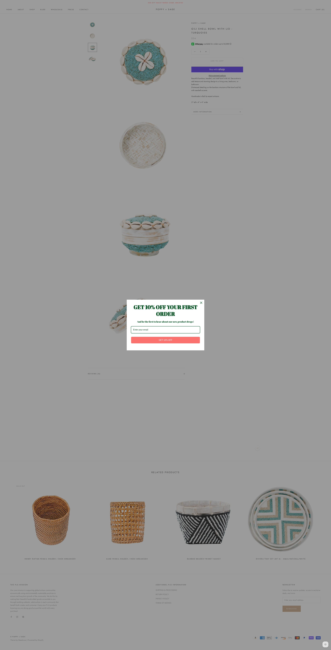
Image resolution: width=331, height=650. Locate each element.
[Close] (201, 303)
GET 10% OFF (165, 340)
